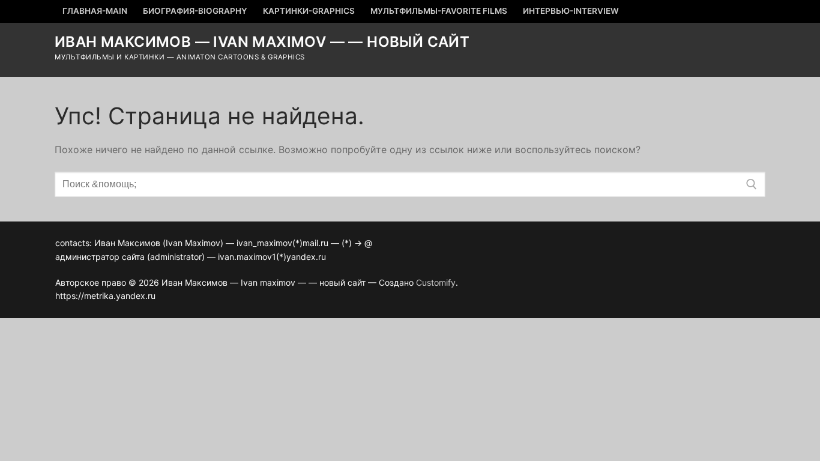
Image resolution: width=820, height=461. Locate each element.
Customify (436, 282)
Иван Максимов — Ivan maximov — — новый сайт (262, 41)
